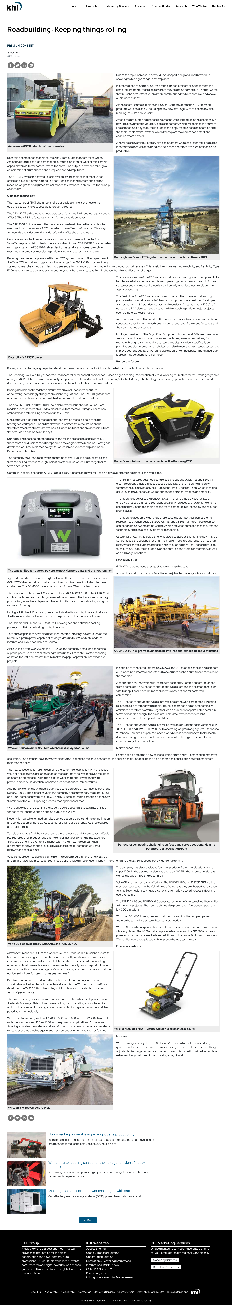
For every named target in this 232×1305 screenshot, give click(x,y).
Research (181, 6)
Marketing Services (117, 6)
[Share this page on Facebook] (11, 65)
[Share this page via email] (31, 65)
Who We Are (199, 6)
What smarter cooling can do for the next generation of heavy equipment (96, 1164)
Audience (140, 6)
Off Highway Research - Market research (111, 1277)
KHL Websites (91, 6)
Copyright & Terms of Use (150, 1291)
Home (73, 6)
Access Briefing (96, 1249)
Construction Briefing (99, 1257)
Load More (88, 1220)
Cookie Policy (68, 1291)
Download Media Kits (166, 1267)
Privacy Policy (51, 1291)
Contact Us (218, 6)
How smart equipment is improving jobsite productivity (91, 1134)
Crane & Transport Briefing (102, 1253)
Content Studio (161, 6)
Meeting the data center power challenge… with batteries (93, 1190)
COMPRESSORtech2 (99, 1269)
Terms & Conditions (177, 1291)
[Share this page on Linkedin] (24, 65)
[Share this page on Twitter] (17, 65)
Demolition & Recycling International (109, 1261)
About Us (36, 1291)
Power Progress (96, 1273)
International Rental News (102, 1265)
